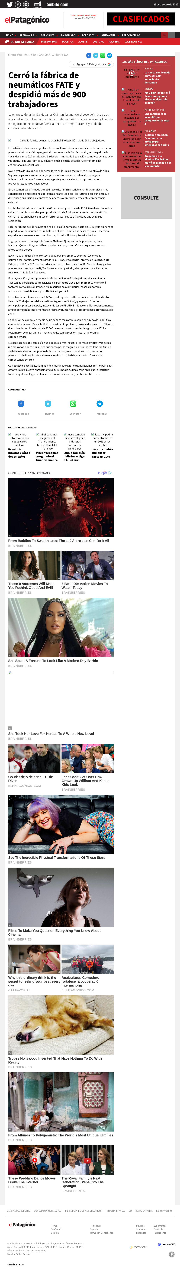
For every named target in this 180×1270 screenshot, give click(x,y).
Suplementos (160, 1225)
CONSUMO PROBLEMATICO (48, 1210)
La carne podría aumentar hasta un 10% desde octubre (102, 454)
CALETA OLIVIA (133, 41)
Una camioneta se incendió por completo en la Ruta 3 (156, 118)
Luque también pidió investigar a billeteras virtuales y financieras (75, 460)
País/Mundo (68, 35)
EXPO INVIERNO (164, 1210)
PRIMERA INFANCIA (115, 1210)
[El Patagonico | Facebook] (18, 4)
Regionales (27, 35)
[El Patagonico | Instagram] (26, 4)
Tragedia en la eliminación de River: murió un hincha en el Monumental (157, 161)
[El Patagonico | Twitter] (10, 4)
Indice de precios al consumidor (83, 1210)
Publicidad (159, 1229)
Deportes (88, 35)
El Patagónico (15, 54)
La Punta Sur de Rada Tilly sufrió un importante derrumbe (157, 77)
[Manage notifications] (172, 1254)
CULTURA (98, 41)
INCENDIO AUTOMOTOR (154, 110)
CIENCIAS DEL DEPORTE (18, 1210)
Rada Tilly (148, 68)
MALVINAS (114, 41)
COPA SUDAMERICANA (153, 152)
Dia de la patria (144, 1210)
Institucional (160, 1232)
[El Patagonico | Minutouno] (37, 4)
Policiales (47, 35)
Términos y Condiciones (101, 1232)
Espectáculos (131, 35)
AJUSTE (83, 41)
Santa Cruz (108, 35)
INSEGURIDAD (49, 41)
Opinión (55, 1232)
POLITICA (67, 41)
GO (130, 1210)
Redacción (141, 1232)
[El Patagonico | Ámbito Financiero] (57, 4)
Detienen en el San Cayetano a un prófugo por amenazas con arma (156, 140)
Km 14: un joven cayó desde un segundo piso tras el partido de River (157, 97)
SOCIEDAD (148, 89)
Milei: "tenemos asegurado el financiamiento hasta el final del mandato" (47, 460)
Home (9, 35)
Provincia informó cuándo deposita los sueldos (19, 454)
